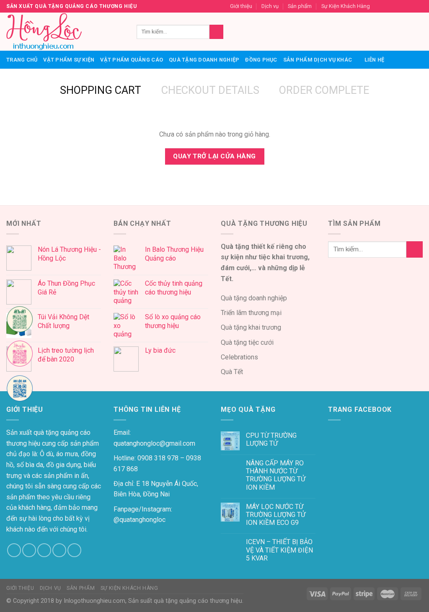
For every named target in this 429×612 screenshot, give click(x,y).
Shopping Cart (100, 90)
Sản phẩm (300, 6)
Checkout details (210, 90)
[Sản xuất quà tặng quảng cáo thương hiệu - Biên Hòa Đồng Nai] (65, 32)
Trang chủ (21, 60)
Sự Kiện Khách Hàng (345, 6)
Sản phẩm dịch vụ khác (317, 60)
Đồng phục (261, 60)
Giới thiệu (241, 6)
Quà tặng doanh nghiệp (204, 60)
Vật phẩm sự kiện (68, 60)
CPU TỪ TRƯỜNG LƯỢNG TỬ (271, 439)
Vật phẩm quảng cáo (131, 60)
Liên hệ (374, 60)
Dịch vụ (270, 6)
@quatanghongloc (139, 520)
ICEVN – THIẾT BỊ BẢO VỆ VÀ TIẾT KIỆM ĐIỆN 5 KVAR (279, 550)
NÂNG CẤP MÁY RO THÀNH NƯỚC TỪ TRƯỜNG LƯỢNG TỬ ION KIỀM (275, 475)
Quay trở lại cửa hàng (214, 156)
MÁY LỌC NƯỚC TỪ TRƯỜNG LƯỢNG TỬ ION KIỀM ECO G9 (275, 515)
